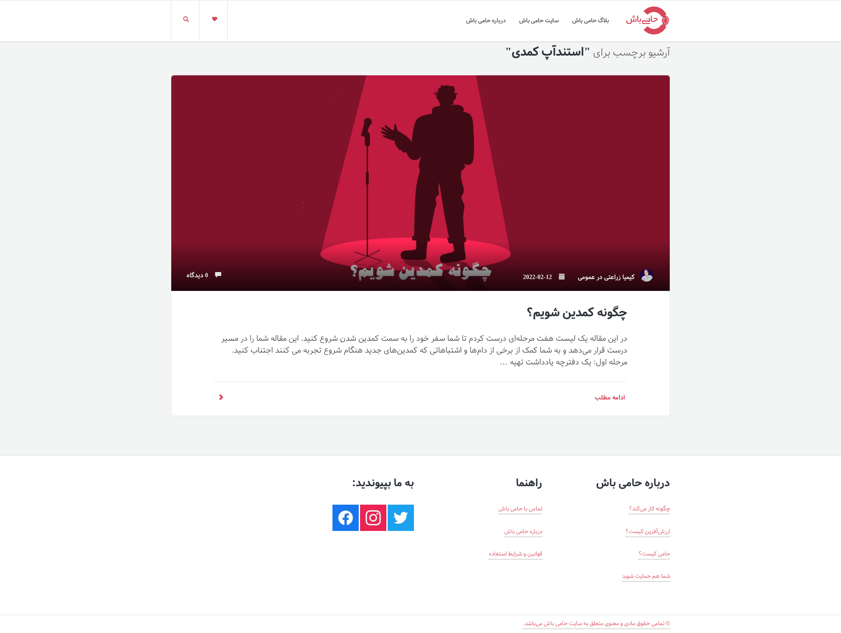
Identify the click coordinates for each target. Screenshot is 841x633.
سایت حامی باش (539, 20)
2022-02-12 (540, 277)
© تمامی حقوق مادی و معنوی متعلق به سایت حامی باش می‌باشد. (596, 624)
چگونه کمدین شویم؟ (577, 313)
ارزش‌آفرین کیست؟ (647, 532)
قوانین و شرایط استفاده (515, 554)
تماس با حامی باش (520, 509)
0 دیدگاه (200, 276)
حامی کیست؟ (654, 554)
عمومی (586, 277)
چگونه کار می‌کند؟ (649, 509)
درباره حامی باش (486, 20)
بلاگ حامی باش (590, 20)
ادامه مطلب (610, 398)
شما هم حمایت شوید (646, 576)
